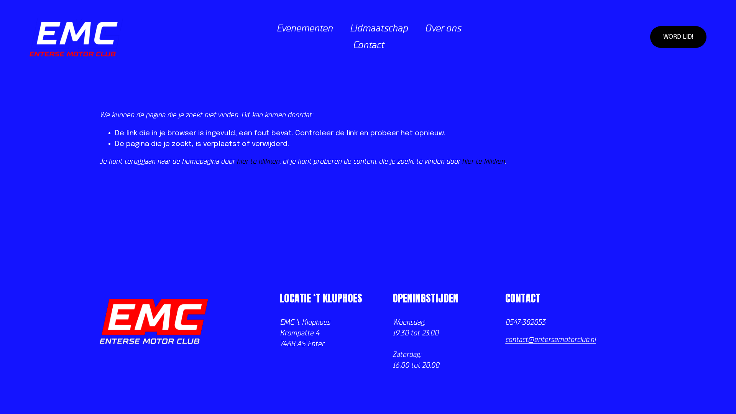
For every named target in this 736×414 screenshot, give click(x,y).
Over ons (443, 28)
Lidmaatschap (379, 28)
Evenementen (304, 28)
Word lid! (678, 37)
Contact (368, 45)
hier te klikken (258, 161)
